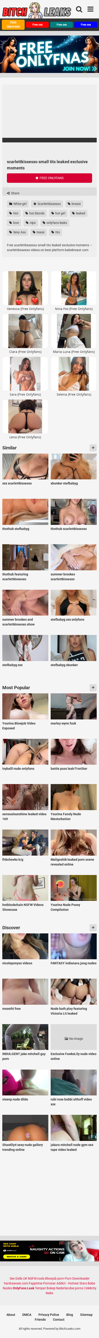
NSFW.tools (36, 1278)
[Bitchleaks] (36, 12)
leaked (80, 213)
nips (32, 223)
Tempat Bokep (45, 1288)
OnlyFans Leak (23, 1288)
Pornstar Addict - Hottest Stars (65, 1283)
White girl (19, 204)
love (15, 223)
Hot (15, 213)
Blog (69, 1315)
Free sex (37, 24)
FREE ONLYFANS (13, 24)
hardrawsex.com (16, 1283)
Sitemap (86, 1315)
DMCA (26, 1315)
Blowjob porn (54, 1278)
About (10, 1315)
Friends (40, 1319)
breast (76, 204)
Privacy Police (48, 1315)
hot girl (60, 213)
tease (40, 232)
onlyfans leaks (56, 223)
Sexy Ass (19, 232)
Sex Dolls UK (18, 1278)
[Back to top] (90, 1328)
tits (57, 232)
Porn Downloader (77, 1278)
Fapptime (35, 1283)
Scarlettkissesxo (49, 204)
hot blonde (36, 213)
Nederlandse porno (69, 1288)
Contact (58, 1319)
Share (14, 193)
